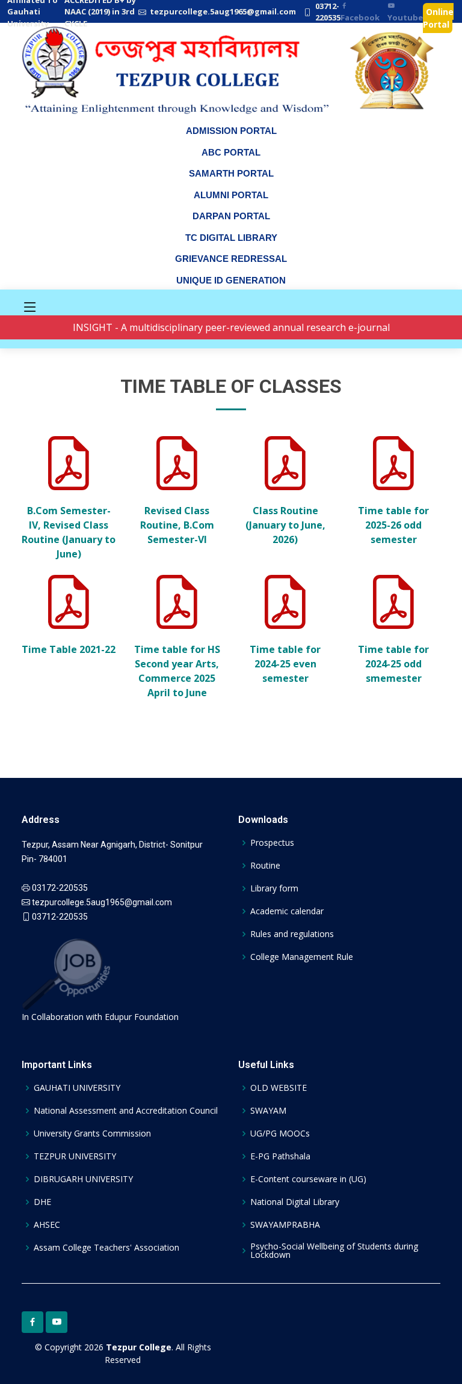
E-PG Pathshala (280, 1156)
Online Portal (438, 17)
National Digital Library (294, 1202)
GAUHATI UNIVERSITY (77, 1088)
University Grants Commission (92, 1133)
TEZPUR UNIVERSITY (75, 1156)
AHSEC (47, 1225)
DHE (42, 1202)
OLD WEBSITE (278, 1088)
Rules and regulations (292, 934)
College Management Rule (301, 957)
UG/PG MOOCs (280, 1133)
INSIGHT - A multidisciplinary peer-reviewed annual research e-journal (231, 327)
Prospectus (272, 843)
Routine (265, 865)
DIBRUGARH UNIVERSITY (83, 1179)
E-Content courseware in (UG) (308, 1179)
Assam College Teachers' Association (106, 1247)
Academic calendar (287, 911)
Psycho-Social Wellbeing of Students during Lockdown (334, 1250)
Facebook (360, 17)
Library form (274, 888)
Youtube (405, 17)
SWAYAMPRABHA (285, 1225)
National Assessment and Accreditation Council (126, 1110)
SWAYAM (268, 1110)
